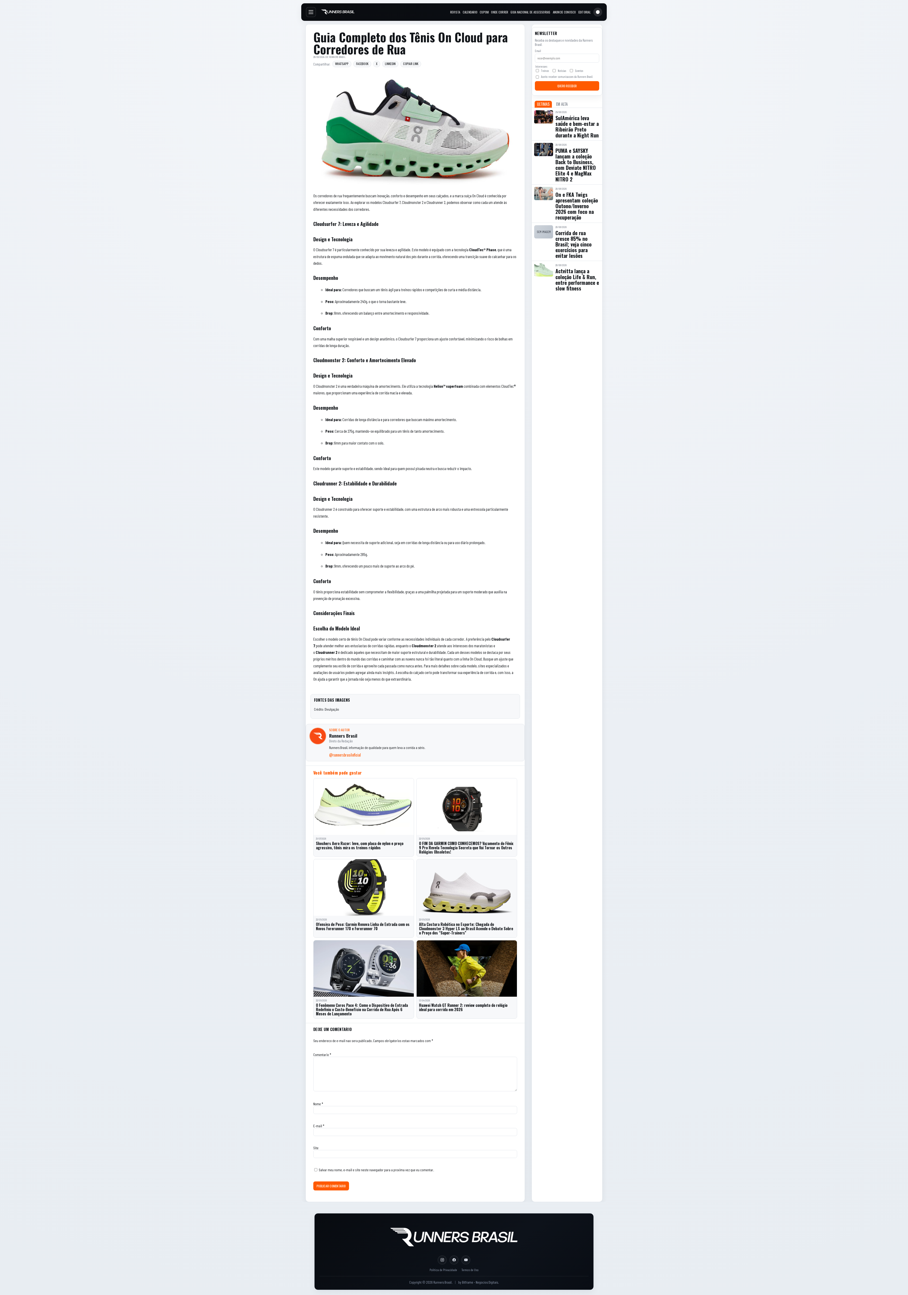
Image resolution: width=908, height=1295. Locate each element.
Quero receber (567, 86)
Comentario (322, 1054)
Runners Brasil (337, 56)
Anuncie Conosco (564, 12)
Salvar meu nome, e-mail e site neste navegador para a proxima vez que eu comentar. (376, 1169)
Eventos (579, 70)
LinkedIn (390, 64)
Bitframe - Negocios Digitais (480, 1282)
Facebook (362, 64)
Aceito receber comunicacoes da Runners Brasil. (567, 77)
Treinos (545, 70)
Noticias (562, 70)
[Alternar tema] (598, 12)
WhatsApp (342, 64)
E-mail (318, 1125)
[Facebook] (454, 1259)
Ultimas (543, 104)
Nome (318, 1103)
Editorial (584, 12)
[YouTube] (465, 1259)
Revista (455, 12)
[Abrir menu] (311, 12)
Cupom (484, 12)
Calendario (470, 12)
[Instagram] (442, 1259)
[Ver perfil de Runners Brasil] (317, 735)
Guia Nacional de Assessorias (530, 12)
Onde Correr (499, 12)
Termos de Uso (470, 1270)
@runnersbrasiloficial (345, 755)
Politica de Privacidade (443, 1270)
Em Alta (562, 104)
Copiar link (410, 64)
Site (316, 1147)
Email (538, 51)
